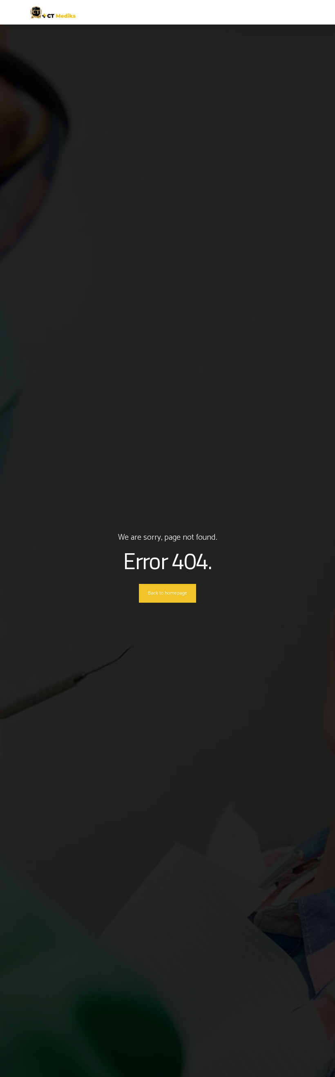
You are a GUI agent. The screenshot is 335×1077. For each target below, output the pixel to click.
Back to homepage (167, 593)
